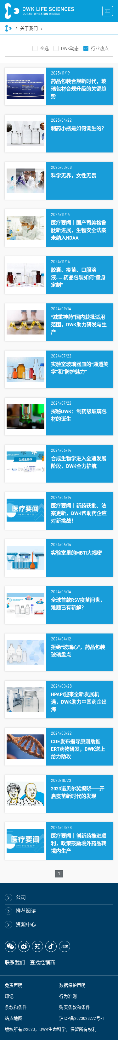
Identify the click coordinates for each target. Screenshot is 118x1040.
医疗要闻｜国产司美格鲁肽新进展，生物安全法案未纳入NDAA (78, 230)
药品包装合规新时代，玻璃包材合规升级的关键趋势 (78, 89)
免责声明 (13, 985)
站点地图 (13, 1018)
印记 (9, 996)
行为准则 (68, 996)
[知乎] (37, 946)
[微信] (10, 946)
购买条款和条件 (74, 1007)
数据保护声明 (72, 985)
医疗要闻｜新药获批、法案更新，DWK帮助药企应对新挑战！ (79, 513)
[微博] (24, 946)
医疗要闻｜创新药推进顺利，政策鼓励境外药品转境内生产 (78, 843)
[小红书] (64, 946)
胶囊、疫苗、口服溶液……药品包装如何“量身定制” (78, 278)
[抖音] (51, 946)
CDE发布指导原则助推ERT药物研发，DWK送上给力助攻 (78, 749)
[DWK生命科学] (39, 11)
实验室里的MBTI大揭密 (76, 553)
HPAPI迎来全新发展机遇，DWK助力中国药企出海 (79, 702)
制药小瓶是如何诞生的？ (78, 128)
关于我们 (29, 28)
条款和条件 (16, 1007)
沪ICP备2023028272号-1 (81, 1018)
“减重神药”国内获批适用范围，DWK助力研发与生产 (79, 325)
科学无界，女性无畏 (73, 175)
